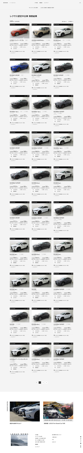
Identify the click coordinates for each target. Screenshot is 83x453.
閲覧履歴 (40, 2)
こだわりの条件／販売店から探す (47, 7)
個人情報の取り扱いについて (56, 434)
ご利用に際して (54, 437)
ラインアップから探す (33, 7)
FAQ (53, 439)
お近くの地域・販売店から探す (40, 441)
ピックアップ (46, 2)
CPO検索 (36, 2)
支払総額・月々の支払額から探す (40, 438)
